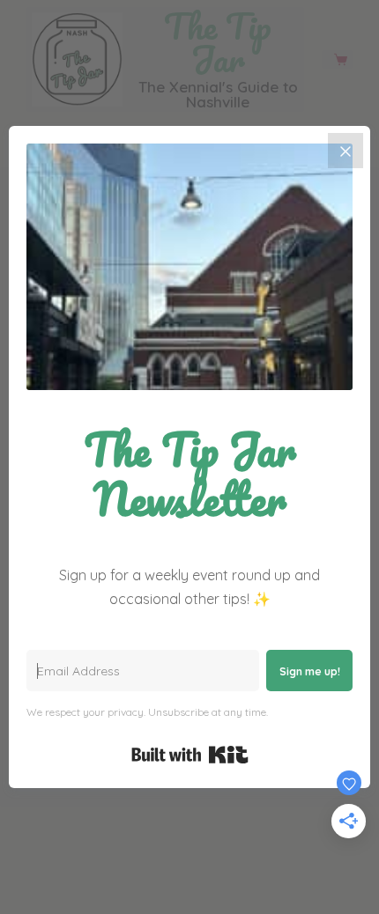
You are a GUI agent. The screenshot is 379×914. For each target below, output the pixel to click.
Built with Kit (190, 754)
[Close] (345, 150)
